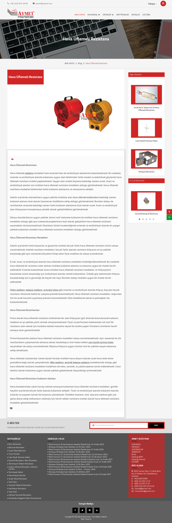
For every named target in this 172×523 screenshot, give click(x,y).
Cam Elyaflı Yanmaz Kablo (146, 141)
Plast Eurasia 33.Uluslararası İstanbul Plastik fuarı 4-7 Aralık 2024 (76, 449)
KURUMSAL (93, 14)
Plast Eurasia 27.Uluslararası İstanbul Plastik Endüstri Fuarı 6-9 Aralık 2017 (80, 474)
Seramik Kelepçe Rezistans (146, 214)
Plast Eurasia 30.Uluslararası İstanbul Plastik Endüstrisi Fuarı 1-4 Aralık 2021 (80, 459)
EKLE (156, 425)
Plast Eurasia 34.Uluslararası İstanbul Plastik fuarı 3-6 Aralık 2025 (76, 444)
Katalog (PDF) (137, 457)
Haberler (136, 452)
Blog (80, 63)
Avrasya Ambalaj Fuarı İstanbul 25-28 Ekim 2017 (69, 472)
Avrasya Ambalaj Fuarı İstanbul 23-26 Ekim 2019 (69, 464)
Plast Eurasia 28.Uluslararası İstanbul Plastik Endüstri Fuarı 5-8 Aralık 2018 (80, 467)
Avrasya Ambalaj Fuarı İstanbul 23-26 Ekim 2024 (69, 452)
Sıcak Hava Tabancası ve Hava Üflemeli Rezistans (146, 108)
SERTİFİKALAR (122, 14)
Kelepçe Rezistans (146, 172)
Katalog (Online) (138, 459)
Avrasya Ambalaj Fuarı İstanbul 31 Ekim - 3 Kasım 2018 (72, 469)
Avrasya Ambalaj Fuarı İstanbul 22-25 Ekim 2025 (69, 447)
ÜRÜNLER (107, 14)
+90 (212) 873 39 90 (19, 3)
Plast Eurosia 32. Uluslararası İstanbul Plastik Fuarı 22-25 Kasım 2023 (78, 454)
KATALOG (136, 14)
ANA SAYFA (80, 14)
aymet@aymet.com (44, 3)
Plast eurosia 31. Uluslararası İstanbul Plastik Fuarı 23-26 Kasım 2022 (78, 457)
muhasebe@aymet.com (145, 491)
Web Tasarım (86, 519)
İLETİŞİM (146, 14)
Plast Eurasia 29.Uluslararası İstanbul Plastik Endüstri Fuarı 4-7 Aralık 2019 (80, 462)
